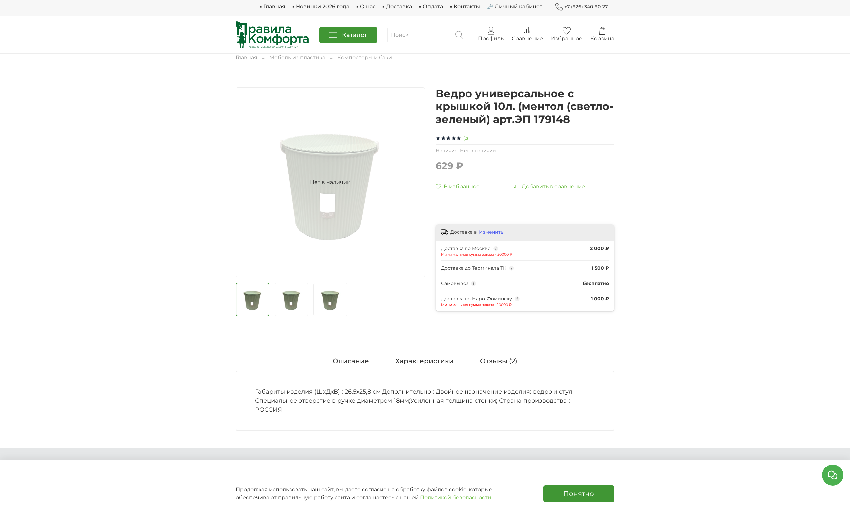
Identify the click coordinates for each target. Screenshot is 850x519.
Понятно (578, 494)
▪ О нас (366, 6)
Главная (246, 57)
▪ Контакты (465, 6)
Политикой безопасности (455, 497)
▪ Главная (272, 6)
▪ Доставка (397, 6)
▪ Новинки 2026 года (320, 6)
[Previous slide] (246, 182)
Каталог (355, 35)
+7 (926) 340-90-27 (586, 7)
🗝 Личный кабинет (514, 6)
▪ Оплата (431, 6)
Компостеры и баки (364, 57)
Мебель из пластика (297, 57)
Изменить (491, 232)
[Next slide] (414, 182)
